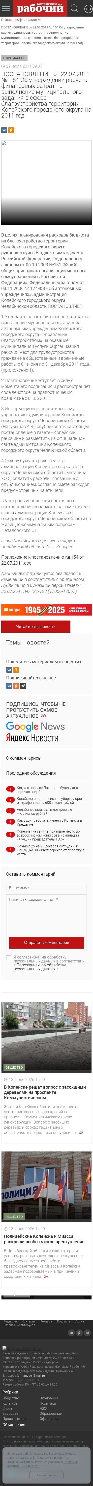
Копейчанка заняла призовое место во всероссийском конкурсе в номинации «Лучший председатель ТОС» (48, 835)
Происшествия (14, 1419)
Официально (50, 1419)
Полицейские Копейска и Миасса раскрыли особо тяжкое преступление (44, 1239)
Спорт (7, 1409)
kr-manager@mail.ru (31, 1375)
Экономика (49, 1398)
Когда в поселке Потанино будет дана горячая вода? (47, 790)
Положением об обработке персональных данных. (40, 967)
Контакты (28, 1321)
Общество (10, 1398)
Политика (48, 1403)
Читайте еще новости (36, 626)
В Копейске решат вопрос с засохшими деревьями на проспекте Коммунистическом (45, 1092)
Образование (51, 1413)
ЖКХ (43, 1409)
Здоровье (10, 1413)
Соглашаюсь (46, 1475)
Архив (79, 1321)
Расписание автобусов (19, 1325)
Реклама (46, 1321)
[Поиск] (74, 8)
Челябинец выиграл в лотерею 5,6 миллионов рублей (44, 811)
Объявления (13, 1424)
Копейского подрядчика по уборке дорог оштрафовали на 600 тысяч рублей (50, 801)
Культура (10, 1403)
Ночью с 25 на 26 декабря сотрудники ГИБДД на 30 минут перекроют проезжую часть (50, 850)
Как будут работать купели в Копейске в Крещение (49, 822)
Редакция (10, 1321)
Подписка (63, 1321)
